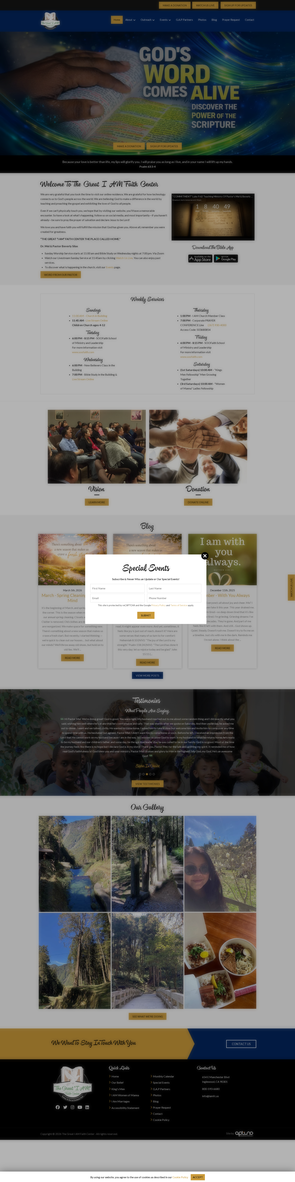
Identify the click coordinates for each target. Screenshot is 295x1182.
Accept (198, 1177)
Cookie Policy (180, 1177)
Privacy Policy (158, 605)
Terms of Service (178, 605)
